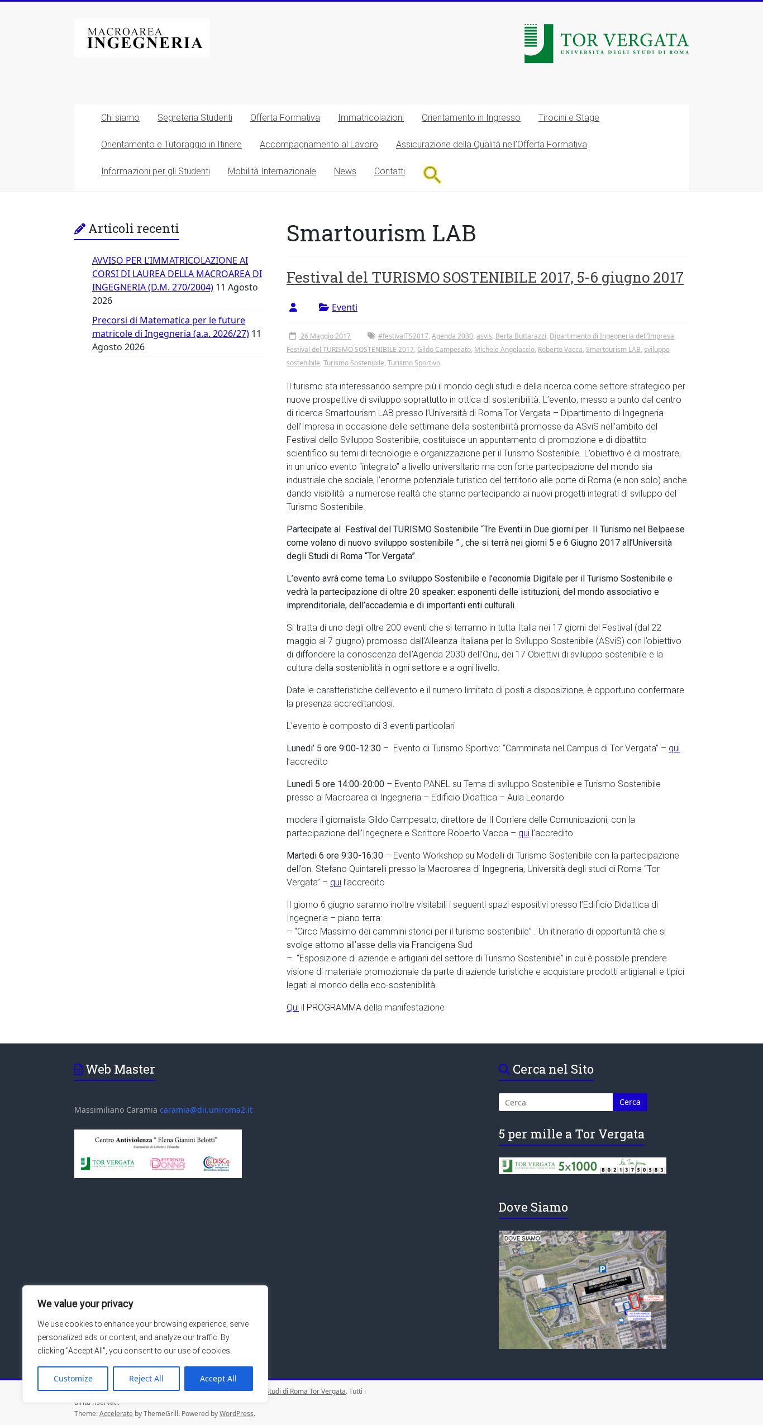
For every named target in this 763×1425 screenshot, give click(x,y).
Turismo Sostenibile (353, 363)
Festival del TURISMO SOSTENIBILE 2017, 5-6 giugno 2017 (485, 277)
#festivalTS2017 (403, 336)
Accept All (218, 1378)
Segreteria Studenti (195, 117)
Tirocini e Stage (568, 117)
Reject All (146, 1378)
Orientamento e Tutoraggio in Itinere (171, 144)
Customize (73, 1378)
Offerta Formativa (285, 117)
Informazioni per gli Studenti (155, 171)
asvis (484, 336)
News (345, 171)
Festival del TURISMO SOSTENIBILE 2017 (350, 349)
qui (674, 748)
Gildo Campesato (444, 349)
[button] (432, 174)
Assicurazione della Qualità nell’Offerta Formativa (491, 144)
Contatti (389, 171)
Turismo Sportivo (414, 363)
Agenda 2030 (452, 336)
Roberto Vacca (560, 349)
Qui (293, 1007)
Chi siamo (120, 117)
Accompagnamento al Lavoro (319, 144)
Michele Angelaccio (504, 349)
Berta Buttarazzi (520, 336)
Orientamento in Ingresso (471, 117)
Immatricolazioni (371, 117)
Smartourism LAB (613, 349)
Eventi (344, 307)
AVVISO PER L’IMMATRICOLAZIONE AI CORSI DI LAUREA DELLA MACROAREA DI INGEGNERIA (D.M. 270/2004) (177, 273)
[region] (145, 1344)
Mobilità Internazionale (272, 171)
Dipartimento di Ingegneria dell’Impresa (612, 336)
